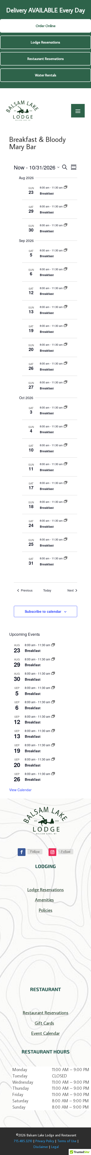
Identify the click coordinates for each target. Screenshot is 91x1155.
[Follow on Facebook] (21, 852)
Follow (35, 851)
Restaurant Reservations (45, 58)
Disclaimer (40, 1147)
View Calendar (20, 789)
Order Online (46, 25)
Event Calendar (45, 1033)
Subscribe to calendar (43, 611)
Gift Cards (44, 1023)
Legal (55, 1147)
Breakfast (47, 193)
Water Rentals (45, 75)
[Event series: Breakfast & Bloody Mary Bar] (65, 187)
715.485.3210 (23, 1141)
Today (47, 590)
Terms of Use (66, 1141)
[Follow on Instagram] (52, 852)
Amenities (44, 900)
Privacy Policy (44, 1141)
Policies (45, 910)
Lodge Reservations (45, 42)
